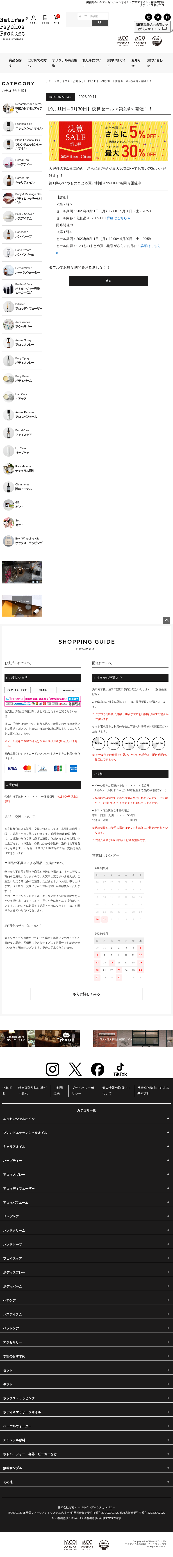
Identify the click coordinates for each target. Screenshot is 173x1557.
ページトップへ (166, 620)
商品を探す (15, 63)
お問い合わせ (155, 63)
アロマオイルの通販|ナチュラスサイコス (145, 1544)
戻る (108, 280)
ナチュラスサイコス (58, 81)
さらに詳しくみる (86, 994)
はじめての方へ (37, 63)
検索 (100, 23)
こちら (52, 711)
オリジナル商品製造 (64, 63)
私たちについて (91, 63)
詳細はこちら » (118, 218)
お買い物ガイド (116, 63)
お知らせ (136, 63)
